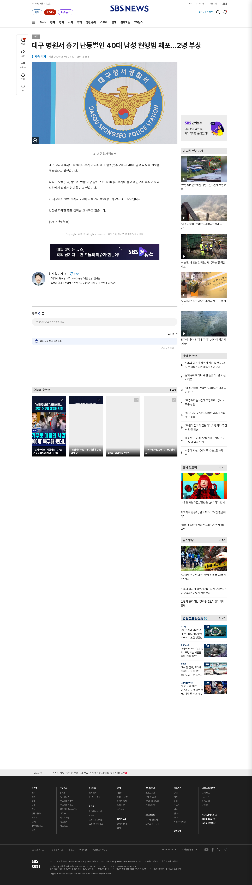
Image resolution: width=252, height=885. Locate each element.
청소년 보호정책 (174, 869)
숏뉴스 (176, 805)
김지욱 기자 (56, 274)
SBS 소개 (38, 850)
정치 (52, 22)
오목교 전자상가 (152, 824)
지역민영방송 (189, 850)
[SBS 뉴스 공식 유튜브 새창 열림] (206, 850)
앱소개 (176, 813)
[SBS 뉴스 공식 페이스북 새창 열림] (212, 849)
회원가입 (213, 3)
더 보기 (171, 389)
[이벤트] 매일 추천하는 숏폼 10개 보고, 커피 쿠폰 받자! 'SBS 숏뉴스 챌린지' (88, 772)
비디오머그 (150, 787)
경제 (61, 22)
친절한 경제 (122, 801)
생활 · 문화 (36, 813)
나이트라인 (64, 817)
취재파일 (125, 22)
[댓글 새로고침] (43, 313)
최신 (33, 793)
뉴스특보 (64, 826)
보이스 (91, 815)
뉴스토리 (64, 821)
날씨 (176, 793)
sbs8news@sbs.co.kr (132, 861)
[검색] (217, 12)
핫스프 (183, 664)
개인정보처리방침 (99, 849)
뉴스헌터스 (64, 797)
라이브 (176, 801)
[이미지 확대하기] (35, 140)
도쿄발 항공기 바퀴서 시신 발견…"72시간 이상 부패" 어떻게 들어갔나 (83, 282)
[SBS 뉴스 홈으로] (129, 8)
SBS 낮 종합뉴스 (96, 824)
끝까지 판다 (122, 824)
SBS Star (207, 818)
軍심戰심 (93, 793)
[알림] (225, 12)
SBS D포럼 (207, 823)
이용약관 (83, 849)
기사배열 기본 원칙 (157, 869)
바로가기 (177, 787)
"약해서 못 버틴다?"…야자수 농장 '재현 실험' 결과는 (75, 278)
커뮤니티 (206, 801)
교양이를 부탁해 (187, 683)
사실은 (120, 793)
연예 (114, 22)
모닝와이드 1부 (66, 801)
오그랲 (183, 626)
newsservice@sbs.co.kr (127, 866)
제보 (176, 797)
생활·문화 (91, 22)
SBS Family (169, 850)
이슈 (33, 830)
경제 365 (121, 805)
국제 (79, 22)
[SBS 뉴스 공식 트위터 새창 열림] (218, 849)
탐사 (119, 828)
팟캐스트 (206, 797)
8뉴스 (42, 22)
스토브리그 (150, 805)
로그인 (201, 3)
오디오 (91, 805)
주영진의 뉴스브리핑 (68, 809)
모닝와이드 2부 (66, 805)
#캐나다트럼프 (206, 12)
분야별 (34, 787)
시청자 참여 (56, 850)
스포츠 (103, 22)
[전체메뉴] (33, 22)
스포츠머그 (150, 793)
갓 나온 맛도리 (152, 819)
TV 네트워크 (37, 826)
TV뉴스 (138, 22)
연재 (119, 787)
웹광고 (71, 849)
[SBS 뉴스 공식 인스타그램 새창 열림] (225, 849)
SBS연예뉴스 (208, 814)
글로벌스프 (185, 645)
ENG (191, 3)
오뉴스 (63, 813)
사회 (70, 22)
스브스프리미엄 (208, 787)
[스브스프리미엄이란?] (206, 618)
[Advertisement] (104, 368)
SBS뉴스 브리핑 (96, 819)
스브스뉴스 (150, 814)
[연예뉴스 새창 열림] (204, 128)
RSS (176, 817)
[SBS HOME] (225, 3)
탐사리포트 (121, 818)
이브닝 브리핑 (94, 797)
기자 (176, 809)
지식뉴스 (206, 793)
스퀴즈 (205, 805)
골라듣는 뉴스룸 (95, 811)
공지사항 (177, 831)
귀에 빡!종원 (151, 797)
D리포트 (120, 809)
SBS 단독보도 (123, 797)
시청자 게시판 (179, 821)
